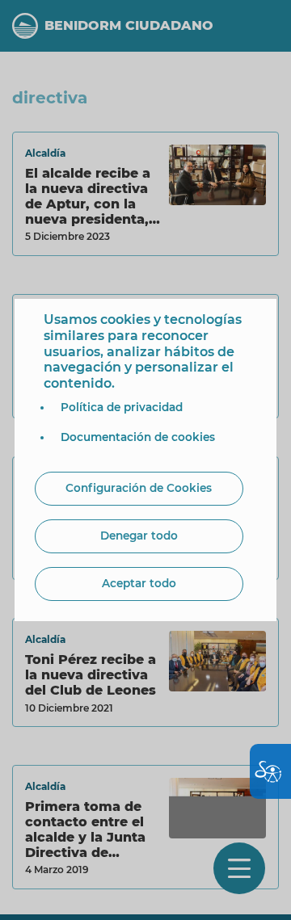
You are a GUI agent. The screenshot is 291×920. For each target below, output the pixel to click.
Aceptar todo (139, 583)
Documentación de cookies (138, 437)
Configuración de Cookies (138, 487)
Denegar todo (139, 535)
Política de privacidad (122, 407)
